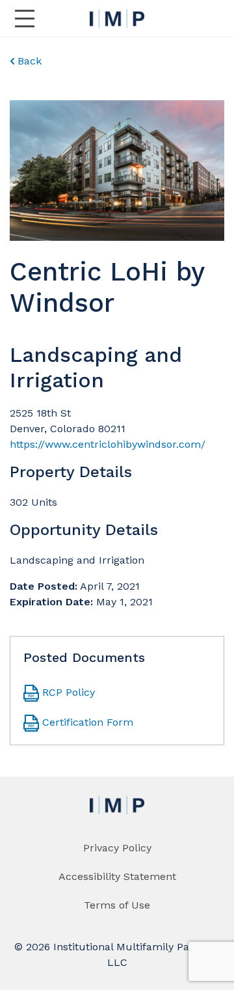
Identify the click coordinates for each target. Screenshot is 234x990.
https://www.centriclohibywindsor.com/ (107, 444)
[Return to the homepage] (117, 18)
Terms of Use (117, 905)
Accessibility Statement (117, 876)
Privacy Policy (117, 848)
